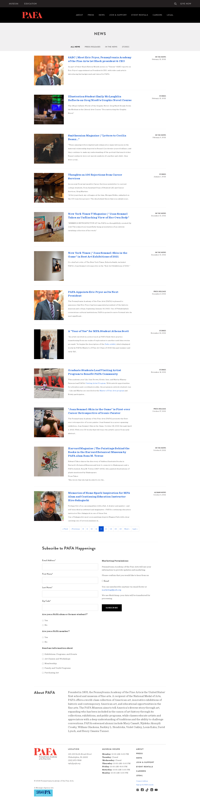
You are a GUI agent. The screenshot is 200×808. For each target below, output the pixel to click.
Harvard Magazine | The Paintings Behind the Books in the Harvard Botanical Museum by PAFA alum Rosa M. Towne (99, 452)
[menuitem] (13, 3)
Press (91, 15)
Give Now (185, 3)
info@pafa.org (74, 763)
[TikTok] (147, 790)
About (79, 15)
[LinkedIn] (151, 790)
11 (97, 529)
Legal (170, 15)
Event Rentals (139, 15)
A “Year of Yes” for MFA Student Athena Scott (98, 331)
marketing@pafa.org (111, 590)
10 (92, 529)
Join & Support (118, 15)
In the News (111, 46)
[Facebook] (142, 790)
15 (116, 529)
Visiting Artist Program (96, 383)
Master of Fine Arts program (112, 391)
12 (102, 530)
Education (30, 3)
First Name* (47, 573)
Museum (13, 3)
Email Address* (49, 560)
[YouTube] (156, 790)
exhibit (110, 344)
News (102, 15)
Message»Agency (43, 788)
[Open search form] (175, 3)
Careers (157, 15)
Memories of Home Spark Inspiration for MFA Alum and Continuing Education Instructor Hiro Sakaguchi (99, 497)
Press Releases (92, 46)
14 (111, 529)
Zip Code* (46, 600)
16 (121, 529)
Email (106, 580)
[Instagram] (137, 790)
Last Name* (47, 587)
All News (75, 46)
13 (106, 529)
